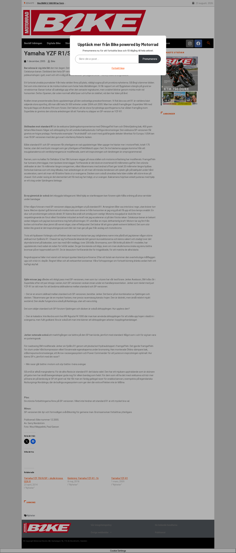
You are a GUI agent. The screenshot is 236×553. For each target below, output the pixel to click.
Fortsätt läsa (118, 68)
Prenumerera (150, 58)
